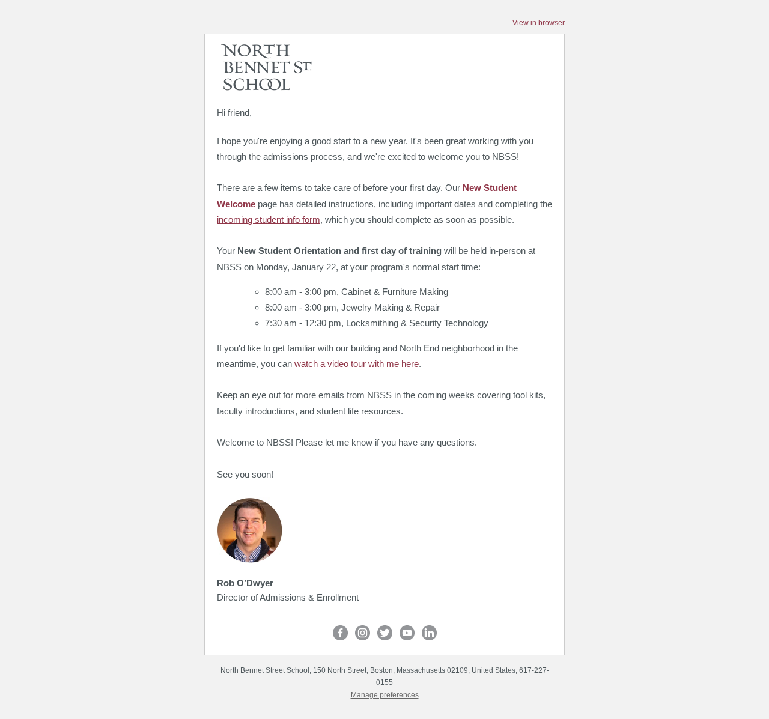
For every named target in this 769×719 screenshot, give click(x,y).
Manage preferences (385, 695)
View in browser (538, 23)
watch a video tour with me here (356, 364)
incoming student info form (268, 219)
